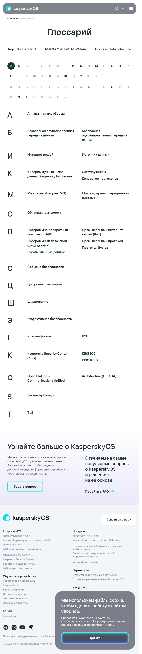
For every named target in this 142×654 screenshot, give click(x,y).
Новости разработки (15, 602)
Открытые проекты (15, 598)
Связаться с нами (119, 519)
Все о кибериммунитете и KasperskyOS (27, 540)
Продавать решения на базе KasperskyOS (98, 579)
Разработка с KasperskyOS (19, 580)
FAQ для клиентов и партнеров (22, 548)
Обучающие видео (14, 594)
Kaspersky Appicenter (86, 562)
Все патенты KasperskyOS (19, 563)
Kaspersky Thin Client (21, 49)
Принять (95, 638)
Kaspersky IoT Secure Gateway (65, 49)
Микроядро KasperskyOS (18, 554)
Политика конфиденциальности (22, 636)
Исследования (12, 544)
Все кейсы (9, 616)
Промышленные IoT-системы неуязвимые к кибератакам (99, 547)
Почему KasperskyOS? (16, 535)
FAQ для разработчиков (17, 568)
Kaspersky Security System (19, 559)
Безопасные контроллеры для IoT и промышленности (93, 555)
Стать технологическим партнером (95, 574)
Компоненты (11, 585)
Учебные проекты (14, 589)
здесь (110, 624)
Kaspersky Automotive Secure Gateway (96, 540)
